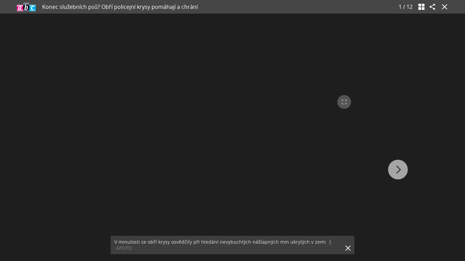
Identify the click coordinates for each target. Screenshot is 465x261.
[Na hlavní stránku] (26, 7)
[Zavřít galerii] (443, 6)
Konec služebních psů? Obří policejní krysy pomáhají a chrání (120, 7)
